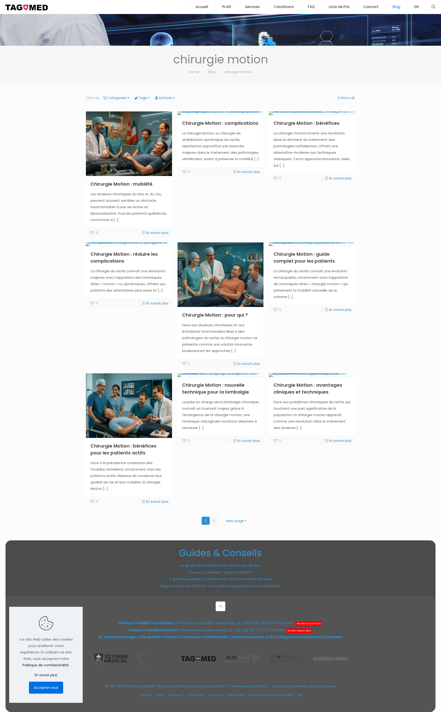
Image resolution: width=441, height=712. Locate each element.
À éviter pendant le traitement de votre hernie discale (220, 579)
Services (175, 694)
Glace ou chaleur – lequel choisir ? (220, 572)
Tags (143, 97)
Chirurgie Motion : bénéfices (306, 123)
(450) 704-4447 (280, 623)
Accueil (146, 694)
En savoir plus (157, 232)
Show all (347, 97)
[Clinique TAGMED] (26, 7)
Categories (117, 97)
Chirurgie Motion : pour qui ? (215, 315)
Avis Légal (235, 694)
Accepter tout (46, 687)
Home (194, 71)
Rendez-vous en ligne (309, 623)
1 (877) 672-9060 (270, 630)
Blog (211, 71)
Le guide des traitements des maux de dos (220, 565)
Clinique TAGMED (140, 686)
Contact (216, 694)
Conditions (195, 694)
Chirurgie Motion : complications (220, 123)
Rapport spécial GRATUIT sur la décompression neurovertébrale (220, 586)
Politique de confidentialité (271, 694)
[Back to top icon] (220, 606)
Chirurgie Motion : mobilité (121, 184)
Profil (160, 694)
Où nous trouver (322, 686)
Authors (165, 97)
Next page (235, 520)
